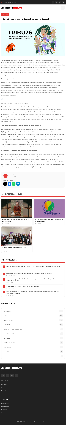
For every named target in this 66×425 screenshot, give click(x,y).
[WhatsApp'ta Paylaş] (13, 184)
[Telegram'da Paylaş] (18, 184)
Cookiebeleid (5, 406)
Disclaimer (4, 409)
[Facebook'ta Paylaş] (9, 184)
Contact (3, 388)
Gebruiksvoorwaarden (7, 413)
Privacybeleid (5, 403)
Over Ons (4, 384)
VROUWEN (5, 14)
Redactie (12, 175)
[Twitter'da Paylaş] (5, 184)
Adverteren (4, 394)
